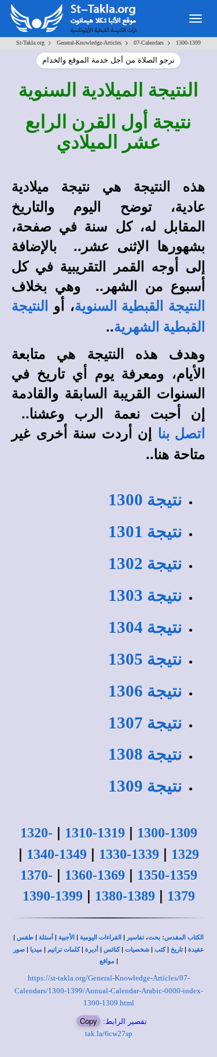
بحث (154, 937)
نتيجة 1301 (145, 531)
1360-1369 (95, 875)
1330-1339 (129, 854)
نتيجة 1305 (145, 659)
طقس (25, 937)
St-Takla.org (30, 42)
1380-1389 (125, 895)
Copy (88, 1020)
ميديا (36, 949)
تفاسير (135, 937)
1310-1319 (95, 832)
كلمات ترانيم (63, 949)
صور (19, 949)
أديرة (91, 949)
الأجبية (66, 937)
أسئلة (46, 937)
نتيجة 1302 (145, 563)
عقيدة (196, 949)
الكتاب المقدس (184, 937)
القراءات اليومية (101, 937)
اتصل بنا (182, 433)
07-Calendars (149, 42)
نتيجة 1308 (145, 754)
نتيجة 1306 (145, 690)
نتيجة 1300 (145, 499)
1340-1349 (57, 854)
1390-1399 (53, 895)
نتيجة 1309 (145, 786)
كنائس (112, 949)
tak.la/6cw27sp (109, 1033)
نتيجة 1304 (145, 627)
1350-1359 (167, 875)
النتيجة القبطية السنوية (140, 306)
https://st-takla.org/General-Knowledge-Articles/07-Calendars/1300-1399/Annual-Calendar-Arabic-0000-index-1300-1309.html (108, 990)
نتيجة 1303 (145, 595)
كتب (160, 949)
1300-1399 (188, 42)
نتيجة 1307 (145, 722)
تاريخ (177, 949)
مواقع (107, 961)
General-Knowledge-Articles (89, 42)
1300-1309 (167, 832)
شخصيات (137, 949)
